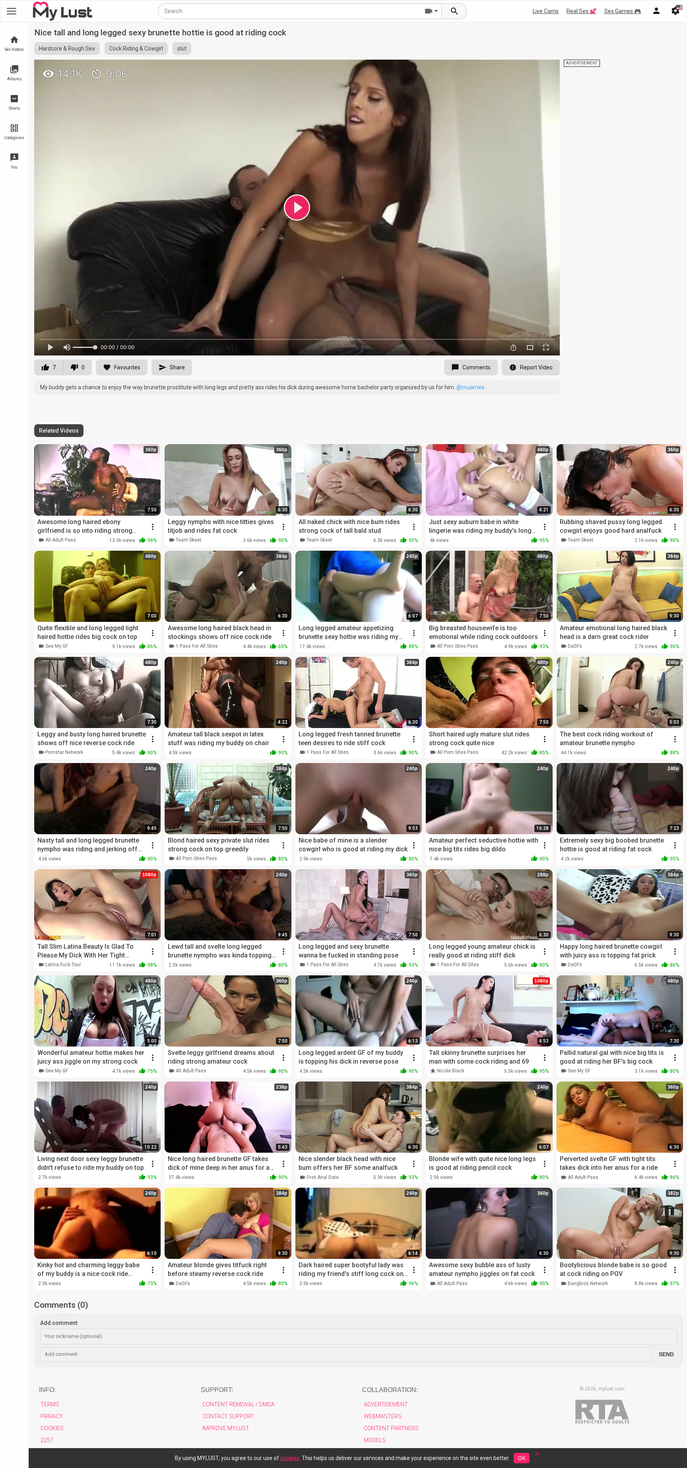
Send (666, 1354)
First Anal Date (323, 1177)
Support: (217, 1389)
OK (522, 1458)
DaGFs (575, 646)
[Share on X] (545, 69)
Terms (50, 1404)
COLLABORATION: (390, 1389)
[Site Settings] (675, 11)
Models (375, 1440)
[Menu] (656, 11)
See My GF (56, 646)
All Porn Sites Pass (457, 646)
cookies (289, 1458)
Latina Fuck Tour (63, 964)
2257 (47, 1440)
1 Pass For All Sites (197, 646)
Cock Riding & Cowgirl (136, 48)
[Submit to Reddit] (527, 69)
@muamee (470, 387)
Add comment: (59, 1323)
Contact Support (228, 1416)
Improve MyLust (225, 1428)
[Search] (454, 11)
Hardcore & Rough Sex (67, 48)
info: (47, 1389)
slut (181, 48)
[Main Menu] (11, 11)
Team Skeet (189, 540)
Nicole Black (450, 1071)
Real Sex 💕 (581, 11)
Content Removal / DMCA (238, 1404)
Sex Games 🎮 (622, 11)
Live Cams (546, 11)
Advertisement (386, 1404)
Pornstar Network (64, 752)
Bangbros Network (588, 1283)
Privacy (52, 1416)
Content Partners (391, 1428)
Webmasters (383, 1416)
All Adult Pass (60, 540)
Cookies (52, 1428)
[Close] (537, 1456)
